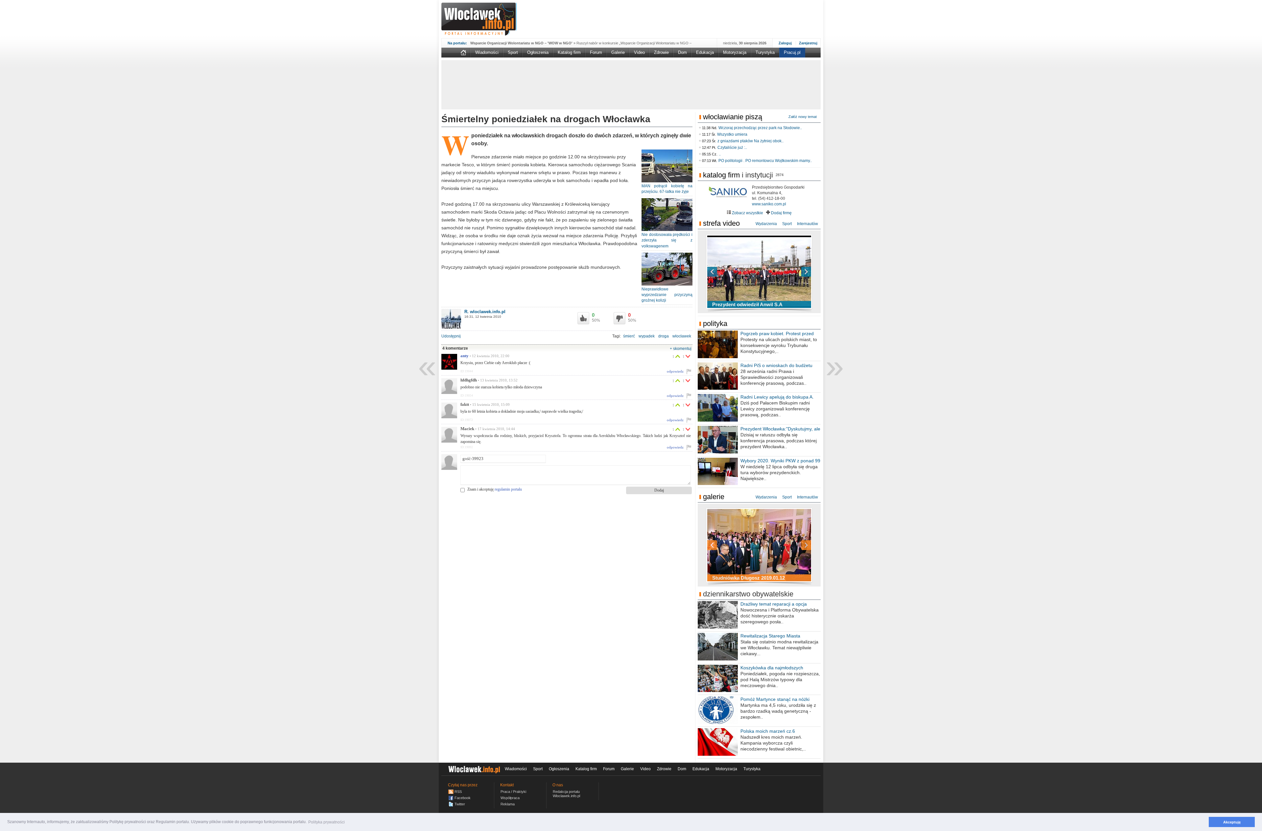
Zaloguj (785, 43)
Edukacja (705, 52)
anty (464, 356)
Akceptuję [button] (1232, 822)
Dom (682, 52)
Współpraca (510, 798)
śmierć (629, 336)
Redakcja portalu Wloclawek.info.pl (566, 794)
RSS (458, 792)
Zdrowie (661, 52)
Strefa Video (721, 223)
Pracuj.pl (792, 52)
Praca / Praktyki (513, 792)
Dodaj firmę (781, 213)
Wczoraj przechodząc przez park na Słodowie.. (760, 128)
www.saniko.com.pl (769, 204)
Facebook (463, 798)
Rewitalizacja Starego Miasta (770, 635)
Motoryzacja (734, 52)
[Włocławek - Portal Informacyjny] (479, 19)
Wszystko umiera (732, 134)
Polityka (715, 323)
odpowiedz (675, 371)
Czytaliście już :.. (732, 147)
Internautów (807, 223)
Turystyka (765, 52)
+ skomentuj (680, 348)
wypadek (647, 336)
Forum (596, 52)
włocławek (681, 336)
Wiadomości (487, 52)
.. (720, 154)
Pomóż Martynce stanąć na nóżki (774, 699)
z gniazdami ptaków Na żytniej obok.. (750, 141)
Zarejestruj (808, 43)
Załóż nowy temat (802, 117)
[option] (759, 272)
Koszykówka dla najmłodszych (771, 667)
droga (663, 336)
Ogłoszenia (538, 52)
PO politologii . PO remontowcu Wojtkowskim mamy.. (765, 160)
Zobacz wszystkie (747, 213)
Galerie (618, 52)
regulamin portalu (508, 489)
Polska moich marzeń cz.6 (767, 731)
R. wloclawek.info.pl (484, 311)
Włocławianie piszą (732, 117)
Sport (513, 52)
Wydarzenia (766, 223)
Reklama (508, 804)
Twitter (460, 804)
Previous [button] (723, 272)
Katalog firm (569, 52)
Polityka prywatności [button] (326, 822)
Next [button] (794, 272)
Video (639, 52)
